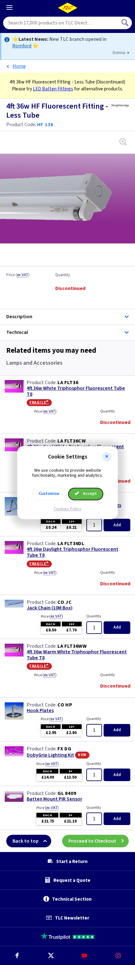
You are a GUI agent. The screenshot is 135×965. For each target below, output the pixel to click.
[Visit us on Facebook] (17, 955)
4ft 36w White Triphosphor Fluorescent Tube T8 (76, 391)
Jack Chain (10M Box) (50, 608)
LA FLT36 (67, 382)
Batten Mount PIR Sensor (54, 799)
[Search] (125, 23)
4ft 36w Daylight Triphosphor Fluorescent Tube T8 (72, 552)
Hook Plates (40, 711)
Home (19, 66)
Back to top (26, 841)
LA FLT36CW (71, 440)
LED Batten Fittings (53, 88)
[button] (106, 457)
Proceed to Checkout (92, 841)
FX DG (64, 748)
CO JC (64, 602)
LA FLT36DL (70, 543)
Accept (89, 494)
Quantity (62, 275)
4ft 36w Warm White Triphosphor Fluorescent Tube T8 (77, 655)
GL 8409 (66, 793)
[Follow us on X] (51, 955)
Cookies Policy (67, 509)
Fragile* (39, 402)
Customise (49, 494)
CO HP (65, 704)
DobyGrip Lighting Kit (50, 755)
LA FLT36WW (72, 646)
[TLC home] (67, 8)
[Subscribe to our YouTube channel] (84, 955)
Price (18, 275)
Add (117, 525)
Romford (21, 45)
